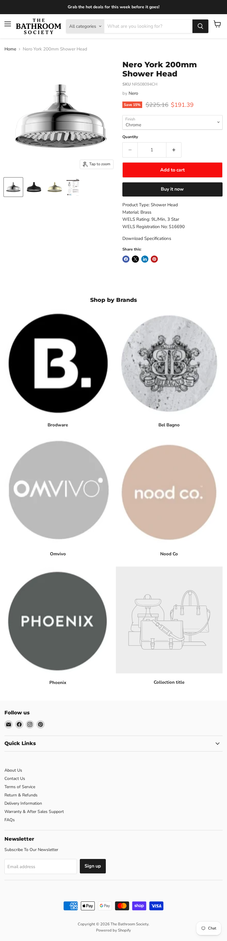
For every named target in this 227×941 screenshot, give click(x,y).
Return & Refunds (21, 795)
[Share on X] (135, 259)
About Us (13, 770)
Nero (133, 93)
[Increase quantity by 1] (173, 150)
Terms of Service (19, 787)
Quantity (130, 137)
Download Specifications (146, 238)
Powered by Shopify (113, 930)
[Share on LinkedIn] (144, 259)
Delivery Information (23, 803)
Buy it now (172, 189)
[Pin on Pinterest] (154, 259)
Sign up (93, 866)
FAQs (9, 820)
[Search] (200, 26)
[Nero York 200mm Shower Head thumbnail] (13, 187)
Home (10, 49)
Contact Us (14, 778)
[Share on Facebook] (125, 259)
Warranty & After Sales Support (34, 811)
